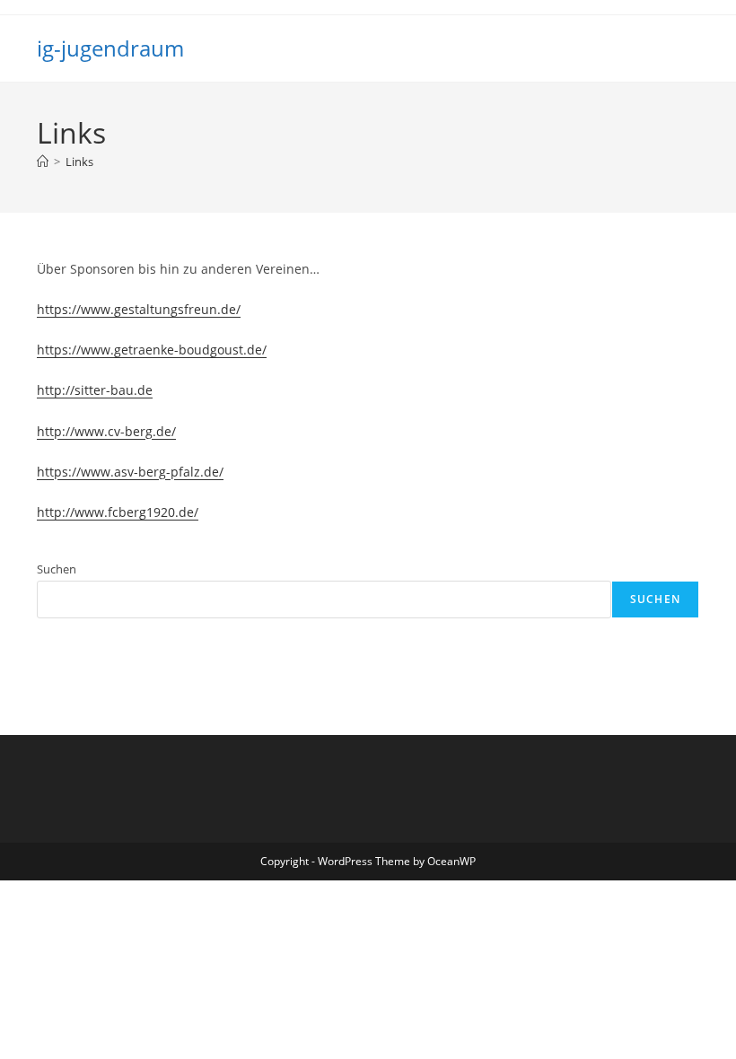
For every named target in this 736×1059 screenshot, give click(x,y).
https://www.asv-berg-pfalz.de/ (130, 471)
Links (79, 161)
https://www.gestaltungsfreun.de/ (139, 309)
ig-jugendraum (110, 48)
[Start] (42, 161)
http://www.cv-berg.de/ (106, 431)
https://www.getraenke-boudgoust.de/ (152, 349)
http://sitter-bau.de (95, 389)
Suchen (56, 569)
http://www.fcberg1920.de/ (117, 512)
